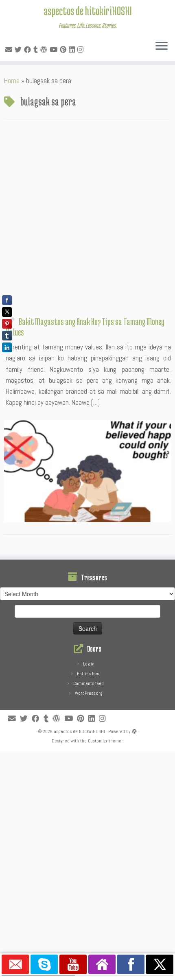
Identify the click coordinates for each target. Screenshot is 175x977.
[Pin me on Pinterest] (64, 49)
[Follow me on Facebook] (28, 49)
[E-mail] (10, 49)
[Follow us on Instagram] (81, 49)
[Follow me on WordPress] (45, 49)
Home (12, 80)
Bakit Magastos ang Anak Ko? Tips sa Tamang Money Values (85, 326)
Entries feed (89, 673)
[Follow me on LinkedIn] (73, 49)
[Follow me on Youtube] (55, 49)
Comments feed (88, 683)
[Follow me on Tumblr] (36, 49)
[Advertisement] (87, 220)
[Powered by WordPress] (134, 730)
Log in (88, 664)
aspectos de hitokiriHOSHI (88, 10)
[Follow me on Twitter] (19, 49)
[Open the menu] (161, 46)
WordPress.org (88, 693)
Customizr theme (104, 741)
